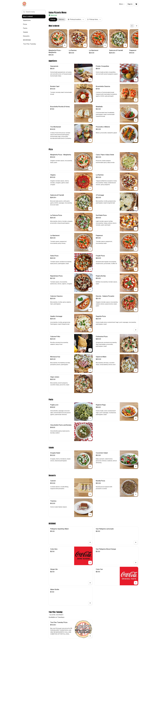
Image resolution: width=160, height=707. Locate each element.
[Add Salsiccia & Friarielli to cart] (125, 45)
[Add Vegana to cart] (90, 188)
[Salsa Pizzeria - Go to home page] (24, 4)
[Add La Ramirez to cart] (85, 45)
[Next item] (136, 26)
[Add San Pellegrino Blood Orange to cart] (135, 562)
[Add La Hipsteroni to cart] (105, 45)
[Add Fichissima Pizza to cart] (135, 350)
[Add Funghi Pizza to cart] (135, 269)
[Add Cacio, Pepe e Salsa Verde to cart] (135, 168)
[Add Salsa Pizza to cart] (90, 269)
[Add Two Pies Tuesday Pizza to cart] (90, 636)
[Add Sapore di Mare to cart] (135, 370)
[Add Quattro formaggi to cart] (90, 329)
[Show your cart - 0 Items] (136, 4)
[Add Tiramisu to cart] (90, 514)
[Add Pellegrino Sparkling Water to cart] (90, 542)
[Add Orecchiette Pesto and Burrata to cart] (90, 438)
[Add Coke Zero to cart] (90, 562)
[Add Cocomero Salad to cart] (135, 466)
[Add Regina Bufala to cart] (135, 289)
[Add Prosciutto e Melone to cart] (135, 140)
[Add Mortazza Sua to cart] (90, 370)
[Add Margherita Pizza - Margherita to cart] (64, 45)
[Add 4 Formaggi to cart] (135, 208)
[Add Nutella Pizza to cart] (135, 494)
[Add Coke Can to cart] (135, 582)
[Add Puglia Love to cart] (90, 418)
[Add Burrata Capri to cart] (90, 100)
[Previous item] (132, 26)
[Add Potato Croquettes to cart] (135, 79)
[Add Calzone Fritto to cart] (90, 350)
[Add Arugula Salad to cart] (90, 466)
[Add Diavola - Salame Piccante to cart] (135, 309)
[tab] (53, 19)
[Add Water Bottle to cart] (90, 603)
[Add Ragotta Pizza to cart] (135, 329)
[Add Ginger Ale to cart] (90, 582)
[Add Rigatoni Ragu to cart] (135, 418)
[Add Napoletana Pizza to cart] (90, 289)
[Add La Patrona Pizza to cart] (90, 228)
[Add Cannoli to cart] (90, 494)
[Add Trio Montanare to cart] (90, 140)
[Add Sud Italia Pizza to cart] (135, 228)
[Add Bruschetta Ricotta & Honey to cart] (90, 120)
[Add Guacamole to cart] (90, 79)
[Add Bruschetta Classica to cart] (135, 100)
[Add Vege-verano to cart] (90, 390)
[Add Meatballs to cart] (135, 120)
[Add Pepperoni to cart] (135, 249)
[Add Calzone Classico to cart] (90, 309)
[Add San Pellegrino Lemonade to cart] (135, 542)
